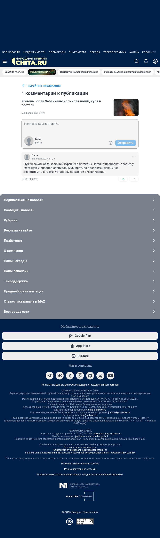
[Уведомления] (146, 61)
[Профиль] (155, 61)
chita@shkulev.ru (97, 409)
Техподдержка (16, 281)
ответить (32, 179)
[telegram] (49, 375)
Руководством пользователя (80, 447)
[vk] (60, 375)
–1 (133, 179)
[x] (100, 375)
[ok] (70, 375)
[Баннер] (42, 72)
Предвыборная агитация (24, 291)
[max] (90, 375)
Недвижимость (34, 52)
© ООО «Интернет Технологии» (80, 512)
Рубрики (11, 220)
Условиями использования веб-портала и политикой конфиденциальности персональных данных (80, 452)
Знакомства (77, 52)
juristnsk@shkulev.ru (119, 412)
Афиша (134, 52)
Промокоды (57, 52)
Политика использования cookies (80, 463)
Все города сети (16, 312)
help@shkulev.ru (88, 415)
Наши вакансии (16, 271)
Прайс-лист (13, 240)
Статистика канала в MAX (24, 301)
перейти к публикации (44, 86)
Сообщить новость (19, 210)
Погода (95, 52)
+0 (123, 179)
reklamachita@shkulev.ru (107, 433)
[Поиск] (136, 61)
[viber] (80, 375)
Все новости (11, 52)
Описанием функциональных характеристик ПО (80, 450)
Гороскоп (149, 52)
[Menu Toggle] (4, 61)
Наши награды (15, 261)
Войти (38, 142)
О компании (13, 251)
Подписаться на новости (23, 200)
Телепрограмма (114, 52)
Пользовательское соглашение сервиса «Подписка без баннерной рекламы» (80, 474)
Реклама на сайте (18, 230)
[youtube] (110, 375)
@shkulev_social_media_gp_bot (91, 436)
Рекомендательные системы (80, 469)
